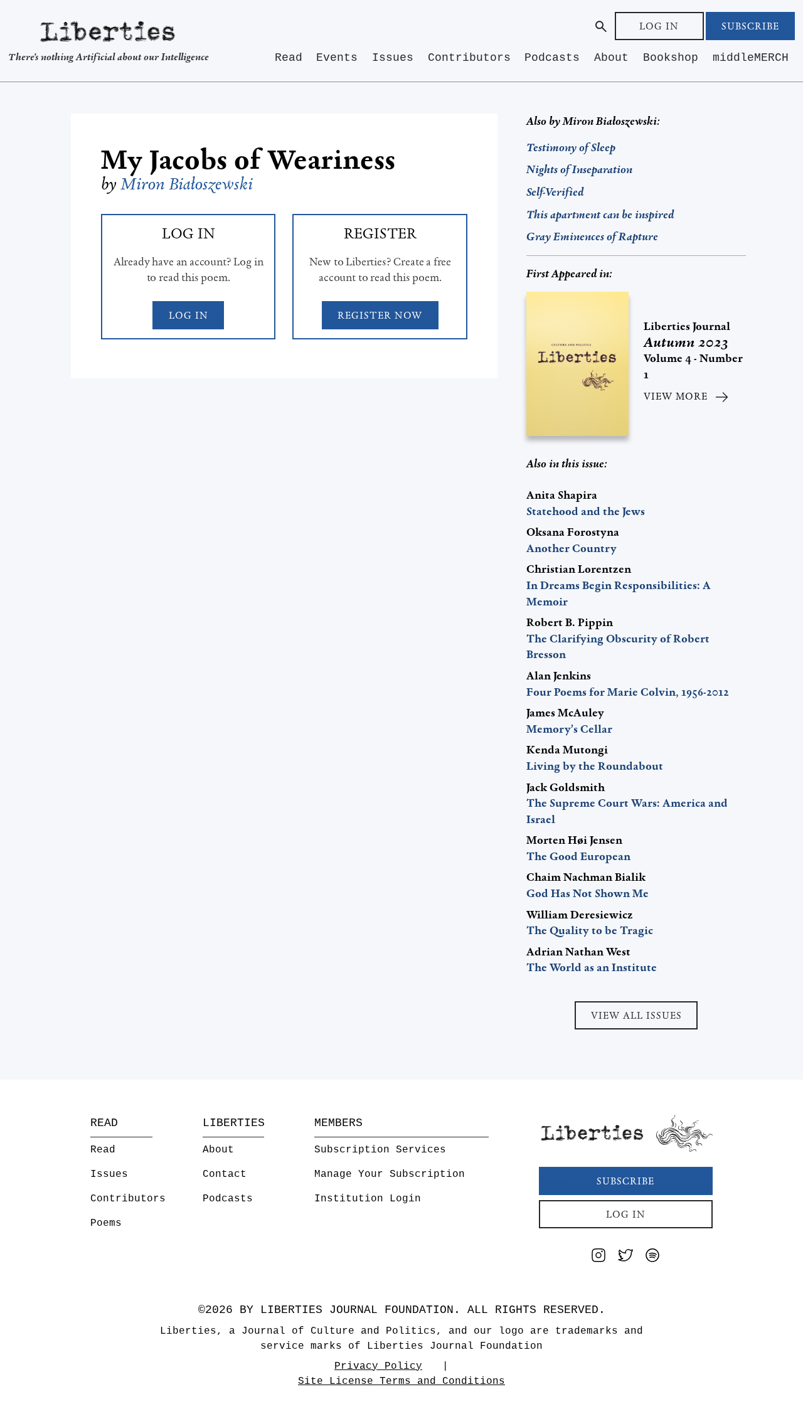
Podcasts (552, 57)
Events (337, 57)
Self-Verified (554, 192)
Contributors (469, 57)
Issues (392, 57)
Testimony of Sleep (570, 147)
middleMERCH (751, 57)
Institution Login (367, 1198)
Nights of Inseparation (579, 169)
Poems (106, 1223)
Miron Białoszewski (187, 183)
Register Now (380, 315)
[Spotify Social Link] (652, 1257)
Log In (659, 26)
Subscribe (750, 26)
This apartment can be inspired (600, 214)
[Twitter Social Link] (625, 1257)
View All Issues (636, 1015)
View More (676, 396)
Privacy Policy (378, 1366)
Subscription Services (380, 1150)
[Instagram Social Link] (598, 1257)
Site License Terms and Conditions (401, 1381)
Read (288, 57)
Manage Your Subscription (389, 1174)
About (611, 57)
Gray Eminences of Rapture (592, 236)
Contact (225, 1174)
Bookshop (670, 57)
